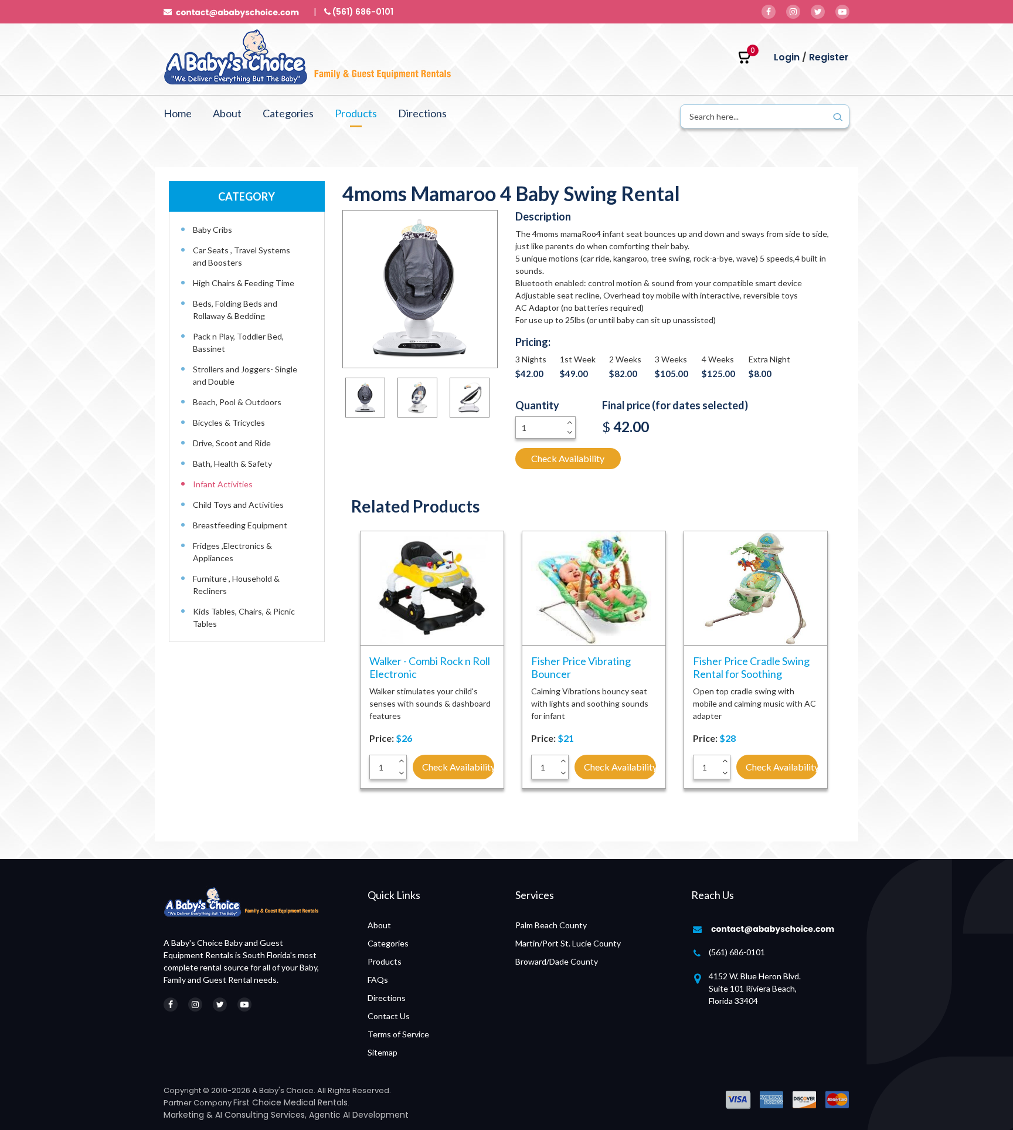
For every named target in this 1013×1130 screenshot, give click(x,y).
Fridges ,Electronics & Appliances (232, 552)
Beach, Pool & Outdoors (237, 402)
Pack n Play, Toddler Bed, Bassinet (238, 342)
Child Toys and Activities (238, 505)
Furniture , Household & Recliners (236, 585)
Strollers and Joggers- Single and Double (245, 375)
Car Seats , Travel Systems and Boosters (241, 256)
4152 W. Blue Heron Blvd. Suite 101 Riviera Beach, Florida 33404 (755, 988)
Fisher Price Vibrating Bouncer (581, 667)
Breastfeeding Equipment (240, 525)
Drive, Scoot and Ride (232, 443)
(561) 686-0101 (737, 952)
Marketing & (189, 1115)
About (227, 113)
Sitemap (382, 1052)
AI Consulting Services (260, 1115)
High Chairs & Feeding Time (243, 283)
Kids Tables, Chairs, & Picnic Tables (244, 617)
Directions (422, 113)
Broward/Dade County (556, 961)
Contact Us (389, 1016)
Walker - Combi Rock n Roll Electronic (429, 667)
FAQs (378, 980)
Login (787, 57)
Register (829, 57)
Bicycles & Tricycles (229, 422)
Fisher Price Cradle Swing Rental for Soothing (751, 667)
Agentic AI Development (359, 1115)
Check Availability (567, 458)
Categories (288, 113)
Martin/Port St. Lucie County (568, 943)
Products (356, 113)
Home (178, 113)
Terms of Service (398, 1034)
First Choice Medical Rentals (290, 1102)
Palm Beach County (551, 925)
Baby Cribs (212, 230)
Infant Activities (223, 484)
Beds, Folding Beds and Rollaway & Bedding (235, 309)
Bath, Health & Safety (232, 464)
